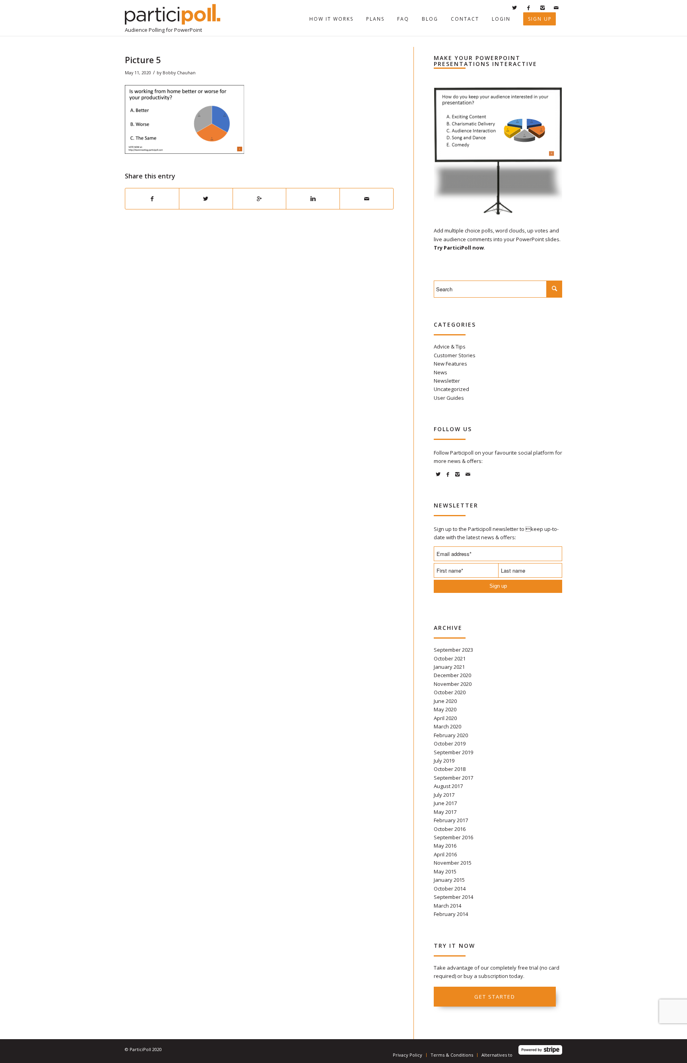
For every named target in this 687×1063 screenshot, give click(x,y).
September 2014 (453, 896)
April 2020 (445, 718)
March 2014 (447, 905)
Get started (494, 996)
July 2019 (444, 760)
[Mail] (556, 8)
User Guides (449, 397)
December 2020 (452, 675)
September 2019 (453, 752)
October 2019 (450, 743)
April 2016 (445, 854)
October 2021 (450, 658)
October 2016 (450, 829)
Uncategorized (451, 389)
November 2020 (453, 683)
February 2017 (451, 820)
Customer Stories (454, 355)
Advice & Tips (450, 346)
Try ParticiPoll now (459, 247)
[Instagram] (542, 8)
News (440, 372)
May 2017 (445, 811)
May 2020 (445, 709)
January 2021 (449, 666)
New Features (450, 363)
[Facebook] (528, 8)
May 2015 (445, 871)
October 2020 (450, 692)
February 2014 (451, 914)
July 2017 (444, 794)
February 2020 (451, 735)
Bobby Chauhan (179, 73)
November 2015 (453, 862)
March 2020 (447, 726)
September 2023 (453, 649)
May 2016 (445, 845)
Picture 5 (143, 60)
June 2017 (445, 803)
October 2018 (450, 769)
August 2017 (448, 786)
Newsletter (447, 380)
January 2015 (449, 879)
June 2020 (445, 701)
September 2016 (453, 837)
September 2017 (453, 777)
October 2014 (450, 888)
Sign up (498, 586)
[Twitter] (514, 8)
